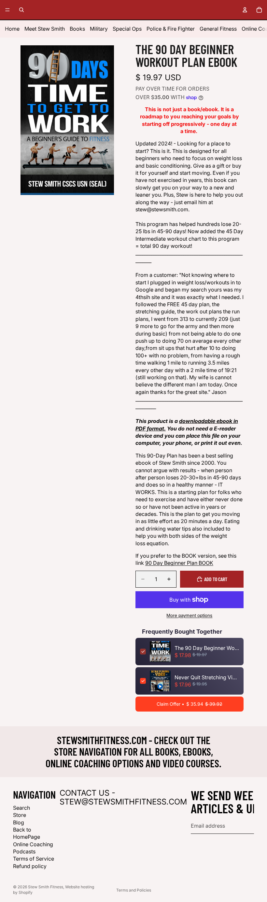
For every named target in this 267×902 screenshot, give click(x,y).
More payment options (189, 615)
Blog (18, 822)
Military (99, 28)
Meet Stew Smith (44, 28)
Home (12, 28)
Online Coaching (33, 844)
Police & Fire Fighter (171, 28)
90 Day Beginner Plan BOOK (179, 563)
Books (77, 28)
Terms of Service (33, 858)
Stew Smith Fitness (45, 886)
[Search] (21, 10)
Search (21, 807)
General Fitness (218, 28)
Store (19, 815)
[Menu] (7, 9)
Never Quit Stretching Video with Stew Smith (207, 677)
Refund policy (30, 866)
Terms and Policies (133, 890)
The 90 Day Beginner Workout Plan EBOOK (207, 648)
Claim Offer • (189, 704)
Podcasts (24, 851)
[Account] (245, 10)
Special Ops (127, 28)
